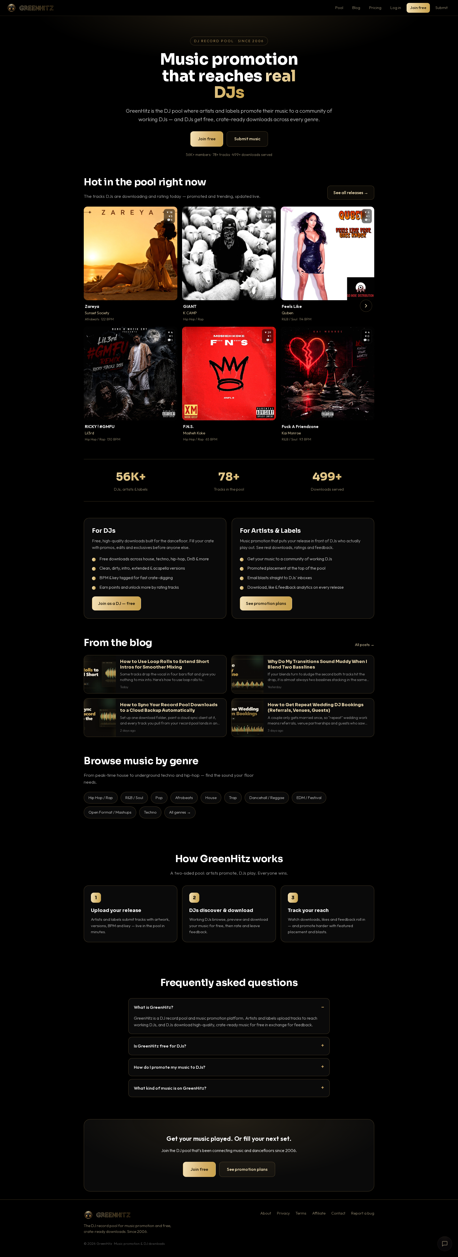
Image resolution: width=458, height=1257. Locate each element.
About (265, 1213)
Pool (339, 7)
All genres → (180, 812)
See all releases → (350, 192)
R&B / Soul (134, 797)
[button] (170, 292)
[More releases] (366, 306)
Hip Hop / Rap (101, 797)
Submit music (247, 138)
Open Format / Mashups (110, 812)
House (211, 797)
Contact (338, 1213)
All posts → (364, 644)
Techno (150, 812)
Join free (418, 7)
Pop (159, 797)
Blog (356, 7)
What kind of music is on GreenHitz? (170, 1088)
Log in (395, 7)
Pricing (375, 7)
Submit (441, 7)
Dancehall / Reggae (266, 797)
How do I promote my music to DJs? (169, 1067)
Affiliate (318, 1213)
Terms (301, 1213)
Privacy (283, 1213)
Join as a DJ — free (116, 603)
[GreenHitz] (30, 7)
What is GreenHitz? (153, 1007)
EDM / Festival (309, 797)
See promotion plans (266, 603)
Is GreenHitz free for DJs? (160, 1046)
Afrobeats (184, 797)
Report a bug (362, 1213)
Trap (233, 797)
